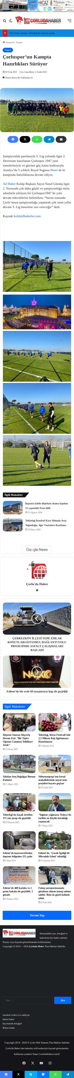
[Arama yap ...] (4, 22)
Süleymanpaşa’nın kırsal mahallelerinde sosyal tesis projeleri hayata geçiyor (52, 780)
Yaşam (19, 42)
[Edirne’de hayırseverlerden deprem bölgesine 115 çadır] (19, 840)
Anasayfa (9, 42)
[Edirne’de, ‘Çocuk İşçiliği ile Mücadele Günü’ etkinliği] (54, 840)
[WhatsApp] (37, 139)
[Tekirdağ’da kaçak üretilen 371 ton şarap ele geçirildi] (19, 802)
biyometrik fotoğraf (12, 1023)
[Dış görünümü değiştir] (11, 22)
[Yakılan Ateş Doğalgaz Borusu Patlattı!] (19, 764)
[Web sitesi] (37, 590)
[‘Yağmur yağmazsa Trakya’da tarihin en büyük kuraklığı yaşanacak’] (54, 802)
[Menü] (69, 22)
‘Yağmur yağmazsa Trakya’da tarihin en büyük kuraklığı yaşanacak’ (54, 818)
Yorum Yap (37, 915)
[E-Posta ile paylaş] (61, 139)
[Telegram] (49, 139)
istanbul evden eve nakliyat (16, 1015)
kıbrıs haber (8, 1019)
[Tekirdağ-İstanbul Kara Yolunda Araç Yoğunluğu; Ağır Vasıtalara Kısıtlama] (13, 524)
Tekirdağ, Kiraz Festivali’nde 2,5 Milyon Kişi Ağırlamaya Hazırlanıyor (54, 738)
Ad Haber (9, 184)
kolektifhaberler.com (27, 216)
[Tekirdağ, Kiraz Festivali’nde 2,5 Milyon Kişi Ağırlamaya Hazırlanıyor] (54, 722)
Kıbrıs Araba (9, 1027)
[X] (25, 139)
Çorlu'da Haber (37, 584)
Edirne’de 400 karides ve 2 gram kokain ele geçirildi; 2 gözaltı (18, 891)
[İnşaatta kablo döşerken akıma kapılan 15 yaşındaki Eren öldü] (13, 507)
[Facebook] (13, 139)
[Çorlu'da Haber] (38, 20)
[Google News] (37, 550)
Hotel (54, 170)
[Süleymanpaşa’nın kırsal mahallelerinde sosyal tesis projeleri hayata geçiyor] (54, 764)
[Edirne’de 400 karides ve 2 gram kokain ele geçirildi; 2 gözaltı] (19, 875)
